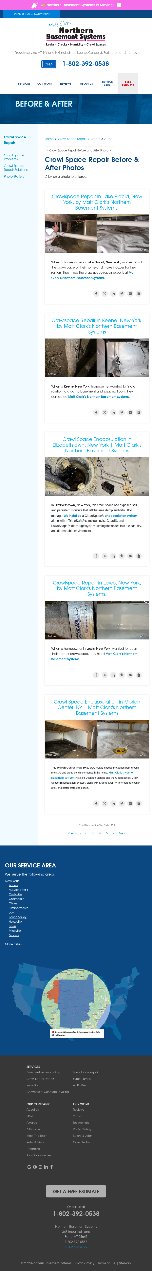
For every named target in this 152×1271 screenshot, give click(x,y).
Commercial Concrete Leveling (48, 1092)
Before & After (82, 1136)
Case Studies (81, 1142)
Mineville (15, 930)
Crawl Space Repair (15, 139)
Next (122, 833)
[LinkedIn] (46, 1167)
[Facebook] (51, 1167)
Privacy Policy (84, 1263)
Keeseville (15, 921)
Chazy (13, 903)
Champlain (16, 899)
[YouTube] (34, 1167)
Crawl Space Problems (14, 157)
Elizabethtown (18, 908)
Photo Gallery (14, 176)
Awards (32, 1122)
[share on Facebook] (96, 293)
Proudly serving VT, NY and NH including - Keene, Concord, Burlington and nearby (76, 52)
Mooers (14, 935)
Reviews (78, 1109)
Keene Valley (18, 917)
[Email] (130, 293)
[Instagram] (40, 1167)
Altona (13, 885)
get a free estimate (76, 1191)
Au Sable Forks (18, 890)
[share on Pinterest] (122, 293)
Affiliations (33, 1129)
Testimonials (81, 1122)
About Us (33, 1109)
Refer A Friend (36, 1142)
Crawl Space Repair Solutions (16, 167)
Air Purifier (79, 1085)
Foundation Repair (86, 1072)
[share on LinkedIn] (113, 293)
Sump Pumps (81, 1079)
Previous (74, 833)
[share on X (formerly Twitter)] (105, 293)
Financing (33, 1149)
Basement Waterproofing (43, 1072)
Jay (11, 912)
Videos (77, 1116)
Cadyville (15, 894)
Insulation (33, 1085)
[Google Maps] (29, 1167)
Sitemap (125, 1263)
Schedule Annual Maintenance (32, 14)
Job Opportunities (39, 1155)
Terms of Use (107, 1263)
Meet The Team (37, 1136)
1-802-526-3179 (76, 1246)
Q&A (30, 1116)
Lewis (12, 926)
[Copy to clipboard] (139, 293)
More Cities (13, 944)
